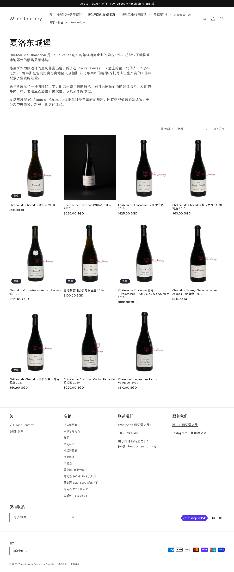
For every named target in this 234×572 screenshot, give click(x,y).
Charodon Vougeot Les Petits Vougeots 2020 (137, 381)
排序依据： (167, 129)
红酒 (66, 437)
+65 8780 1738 (128, 433)
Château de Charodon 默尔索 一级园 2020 (87, 206)
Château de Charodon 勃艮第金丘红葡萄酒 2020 (197, 206)
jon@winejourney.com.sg (137, 446)
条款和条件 (16, 431)
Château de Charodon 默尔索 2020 (32, 204)
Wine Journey (26, 564)
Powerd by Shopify (44, 564)
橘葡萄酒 (69, 457)
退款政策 (75, 564)
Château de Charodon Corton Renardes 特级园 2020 (90, 381)
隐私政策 (62, 564)
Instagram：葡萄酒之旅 (189, 433)
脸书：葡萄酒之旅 (185, 425)
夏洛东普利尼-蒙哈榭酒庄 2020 (84, 290)
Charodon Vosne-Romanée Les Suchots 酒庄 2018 (35, 292)
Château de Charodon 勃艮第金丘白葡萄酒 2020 (34, 381)
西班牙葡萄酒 (72, 431)
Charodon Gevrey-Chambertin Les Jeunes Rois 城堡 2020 (194, 292)
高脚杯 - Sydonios (75, 495)
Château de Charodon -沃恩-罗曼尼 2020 (141, 206)
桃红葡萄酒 (70, 450)
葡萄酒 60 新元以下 (75, 470)
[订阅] (73, 517)
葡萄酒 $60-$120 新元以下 (80, 476)
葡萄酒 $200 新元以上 (77, 489)
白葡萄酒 (69, 444)
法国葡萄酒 (70, 425)
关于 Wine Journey (21, 425)
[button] (70, 15)
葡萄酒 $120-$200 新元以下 (81, 482)
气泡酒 (68, 463)
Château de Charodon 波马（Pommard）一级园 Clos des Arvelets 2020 (143, 294)
